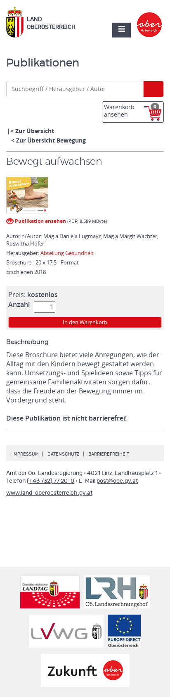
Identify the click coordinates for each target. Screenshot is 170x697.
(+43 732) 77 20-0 (50, 481)
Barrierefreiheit (108, 454)
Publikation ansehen (40, 221)
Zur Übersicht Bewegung (51, 140)
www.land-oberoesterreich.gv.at (49, 493)
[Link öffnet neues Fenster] (149, 17)
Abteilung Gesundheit (67, 253)
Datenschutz (63, 454)
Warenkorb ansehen (130, 110)
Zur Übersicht (34, 131)
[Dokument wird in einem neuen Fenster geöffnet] (27, 195)
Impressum (25, 454)
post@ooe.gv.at (117, 481)
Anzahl (19, 304)
